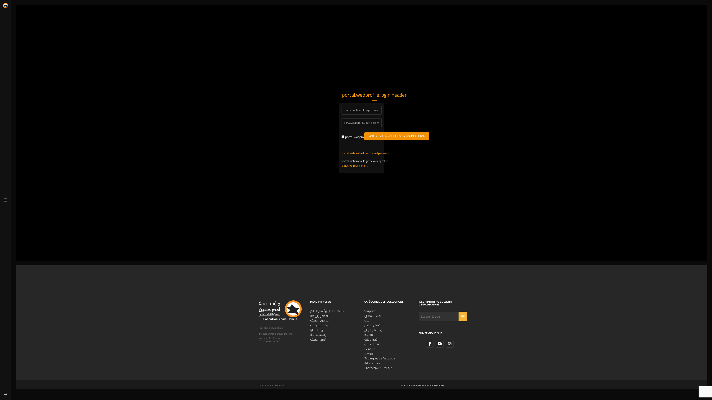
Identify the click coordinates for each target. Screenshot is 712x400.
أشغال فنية (371, 339)
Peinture (369, 349)
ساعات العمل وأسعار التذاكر (327, 311)
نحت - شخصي (372, 316)
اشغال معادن (372, 325)
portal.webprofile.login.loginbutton (396, 136)
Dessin (368, 353)
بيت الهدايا (316, 330)
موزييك (368, 334)
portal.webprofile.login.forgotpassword (366, 153)
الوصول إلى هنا (319, 316)
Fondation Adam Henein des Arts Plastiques (422, 385)
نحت (366, 320)
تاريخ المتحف (318, 339)
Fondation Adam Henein (280, 319)
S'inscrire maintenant (355, 165)
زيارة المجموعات (320, 325)
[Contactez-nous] (5, 393)
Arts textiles (372, 363)
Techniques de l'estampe (379, 358)
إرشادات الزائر (318, 334)
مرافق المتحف (319, 320)
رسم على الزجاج (373, 330)
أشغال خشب (372, 344)
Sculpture (370, 311)
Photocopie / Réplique (378, 368)
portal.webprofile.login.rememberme (352, 137)
